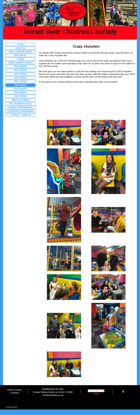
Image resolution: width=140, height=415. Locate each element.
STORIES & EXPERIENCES (20, 107)
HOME (20, 44)
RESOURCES (20, 55)
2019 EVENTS (20, 92)
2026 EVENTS (20, 66)
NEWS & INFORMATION (20, 51)
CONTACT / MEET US (20, 115)
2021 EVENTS (20, 85)
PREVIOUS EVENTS (20, 100)
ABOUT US (20, 48)
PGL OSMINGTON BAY (20, 103)
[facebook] (123, 391)
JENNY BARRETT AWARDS (20, 62)
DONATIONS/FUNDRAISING (20, 111)
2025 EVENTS (20, 70)
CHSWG (20, 59)
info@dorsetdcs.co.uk (53, 395)
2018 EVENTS (20, 96)
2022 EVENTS (20, 81)
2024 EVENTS (20, 74)
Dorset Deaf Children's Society (70, 31)
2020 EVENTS (20, 88)
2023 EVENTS (20, 77)
